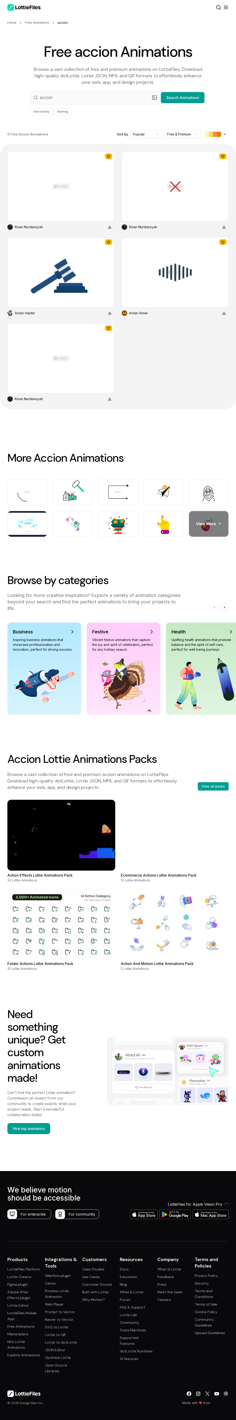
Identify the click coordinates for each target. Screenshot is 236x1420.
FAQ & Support (132, 1307)
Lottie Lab (128, 1314)
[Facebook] (189, 1393)
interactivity (41, 111)
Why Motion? (93, 1299)
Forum (125, 1299)
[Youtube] (216, 1393)
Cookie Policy (206, 1311)
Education (128, 1276)
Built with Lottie (95, 1292)
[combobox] (146, 134)
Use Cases (91, 1276)
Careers (164, 1299)
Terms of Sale (206, 1304)
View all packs (213, 786)
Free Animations (21, 1326)
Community (129, 1322)
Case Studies (93, 1269)
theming (62, 111)
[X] (207, 1393)
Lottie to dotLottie (61, 1342)
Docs (124, 1269)
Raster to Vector (59, 1319)
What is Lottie (132, 1292)
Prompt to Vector (60, 1311)
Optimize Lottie (58, 1357)
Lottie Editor (18, 1305)
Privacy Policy (206, 1275)
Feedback (165, 1276)
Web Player (54, 1304)
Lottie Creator (19, 1276)
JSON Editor (55, 1350)
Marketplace (17, 1334)
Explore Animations (23, 1355)
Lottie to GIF (55, 1334)
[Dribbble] (226, 1393)
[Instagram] (198, 1393)
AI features (129, 1358)
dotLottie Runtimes (136, 1351)
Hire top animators (29, 1128)
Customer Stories (97, 1284)
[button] (118, 97)
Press (162, 1284)
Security (202, 1283)
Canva (50, 1283)
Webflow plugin (58, 1275)
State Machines (133, 1330)
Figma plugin (17, 1284)
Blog (123, 1284)
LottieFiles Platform (23, 1269)
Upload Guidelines (210, 1332)
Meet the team (170, 1292)
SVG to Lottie (56, 1327)
